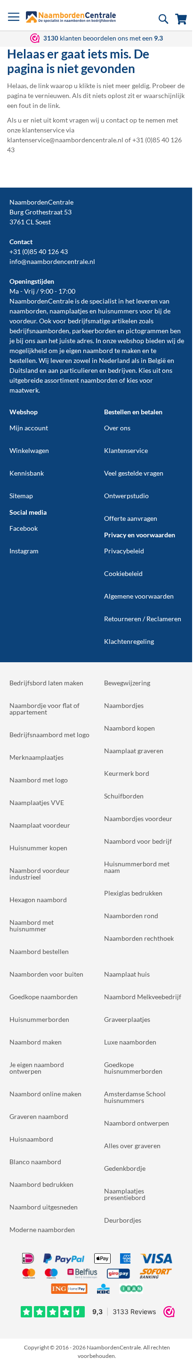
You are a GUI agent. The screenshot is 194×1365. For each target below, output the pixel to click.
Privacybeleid (124, 551)
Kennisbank (26, 473)
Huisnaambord (31, 1139)
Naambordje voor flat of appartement (44, 708)
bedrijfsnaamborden (39, 331)
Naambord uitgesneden (43, 1207)
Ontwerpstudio (126, 496)
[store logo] (71, 17)
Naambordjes (124, 705)
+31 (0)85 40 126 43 (38, 251)
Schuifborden (124, 796)
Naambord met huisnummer (31, 925)
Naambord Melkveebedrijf (142, 997)
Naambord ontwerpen (136, 1123)
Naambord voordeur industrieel (39, 873)
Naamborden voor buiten (46, 974)
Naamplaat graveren (133, 751)
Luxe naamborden (130, 1042)
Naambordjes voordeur (138, 818)
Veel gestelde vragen (133, 473)
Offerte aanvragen (130, 518)
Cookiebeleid (123, 573)
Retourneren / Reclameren (142, 619)
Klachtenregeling (129, 641)
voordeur (22, 321)
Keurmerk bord (126, 773)
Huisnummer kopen (38, 848)
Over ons (117, 428)
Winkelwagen (29, 450)
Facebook (23, 528)
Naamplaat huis (127, 974)
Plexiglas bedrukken (133, 893)
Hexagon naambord (38, 900)
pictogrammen (147, 331)
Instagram (24, 551)
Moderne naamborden (42, 1229)
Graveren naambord (38, 1116)
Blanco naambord (35, 1162)
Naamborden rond (131, 916)
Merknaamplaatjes (36, 757)
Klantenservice (126, 450)
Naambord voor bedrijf (138, 841)
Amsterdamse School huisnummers (135, 1097)
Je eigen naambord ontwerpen (36, 1068)
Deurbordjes (122, 1220)
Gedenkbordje (125, 1168)
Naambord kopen (129, 728)
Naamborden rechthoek (139, 938)
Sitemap (21, 496)
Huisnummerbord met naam (137, 867)
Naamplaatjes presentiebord (125, 1194)
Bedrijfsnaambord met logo (49, 735)
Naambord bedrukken (41, 1184)
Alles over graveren (132, 1146)
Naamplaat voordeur (39, 825)
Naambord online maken (45, 1094)
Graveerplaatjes (127, 1019)
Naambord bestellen (39, 951)
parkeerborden (94, 331)
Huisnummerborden (39, 1019)
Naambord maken (35, 1042)
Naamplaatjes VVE (36, 802)
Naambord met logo (38, 780)
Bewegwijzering (127, 683)
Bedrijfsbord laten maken (46, 683)
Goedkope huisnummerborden (133, 1068)
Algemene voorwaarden (139, 596)
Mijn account (28, 428)
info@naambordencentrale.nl (52, 261)
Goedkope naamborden (43, 997)
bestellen (22, 360)
